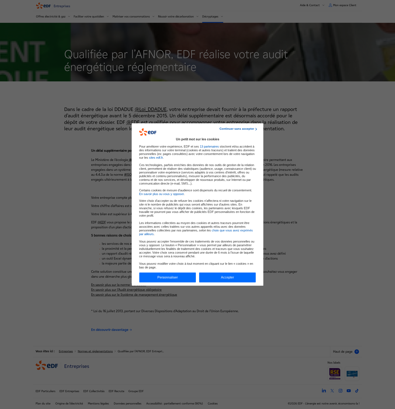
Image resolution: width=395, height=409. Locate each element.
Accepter (227, 277)
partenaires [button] (209, 146)
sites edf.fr (156, 157)
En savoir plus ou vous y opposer (161, 194)
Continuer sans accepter (237, 128)
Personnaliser (167, 277)
